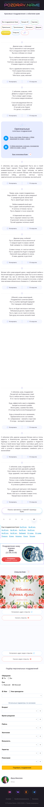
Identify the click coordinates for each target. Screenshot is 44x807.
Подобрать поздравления (22, 768)
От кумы (30, 533)
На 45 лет (22, 530)
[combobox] (22, 696)
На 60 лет (13, 533)
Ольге (25, 536)
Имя (5, 691)
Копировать (13, 81)
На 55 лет (5, 533)
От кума (38, 533)
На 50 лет (31, 530)
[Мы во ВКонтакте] (18, 792)
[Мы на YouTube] (10, 792)
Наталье (18, 536)
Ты (5, 678)
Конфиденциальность (21, 799)
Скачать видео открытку (21, 659)
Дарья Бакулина (17, 778)
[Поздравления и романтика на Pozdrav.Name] (22, 5)
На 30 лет (31, 527)
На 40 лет (13, 530)
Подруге (4, 536)
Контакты (35, 799)
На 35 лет (5, 530)
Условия (8, 799)
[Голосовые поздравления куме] (25, 33)
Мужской (7, 685)
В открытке (33, 81)
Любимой (22, 533)
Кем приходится (17, 691)
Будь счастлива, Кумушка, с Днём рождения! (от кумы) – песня (22, 138)
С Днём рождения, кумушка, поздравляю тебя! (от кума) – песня (24, 147)
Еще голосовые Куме (20, 154)
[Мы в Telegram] (34, 792)
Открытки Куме (20, 572)
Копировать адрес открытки (21, 612)
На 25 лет (23, 527)
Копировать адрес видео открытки (20, 653)
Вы (11, 678)
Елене (11, 536)
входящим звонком (11, 559)
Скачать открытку (21, 618)
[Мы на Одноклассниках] (26, 792)
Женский (17, 685)
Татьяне (32, 536)
